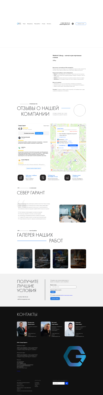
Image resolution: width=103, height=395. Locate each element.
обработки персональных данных (66, 295)
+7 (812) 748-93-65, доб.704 (55, 334)
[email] (73, 24)
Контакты (49, 23)
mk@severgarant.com (24, 299)
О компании (37, 382)
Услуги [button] (24, 23)
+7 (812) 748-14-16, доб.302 (79, 334)
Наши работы (37, 23)
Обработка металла (20, 385)
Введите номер (53, 284)
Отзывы (43, 23)
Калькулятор (30, 23)
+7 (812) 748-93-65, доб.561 (32, 334)
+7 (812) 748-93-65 (23, 297)
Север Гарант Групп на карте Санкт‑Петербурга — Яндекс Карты (33, 170)
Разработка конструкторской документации (24, 390)
